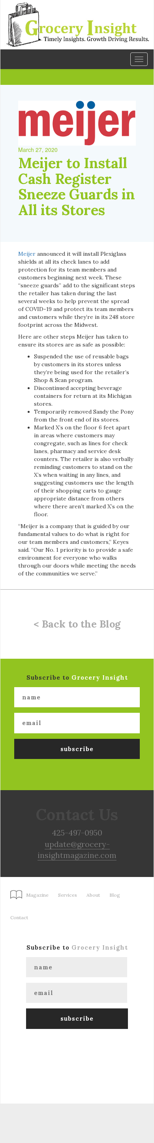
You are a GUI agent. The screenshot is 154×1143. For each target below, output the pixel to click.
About (93, 895)
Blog (114, 895)
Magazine (37, 895)
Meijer (27, 253)
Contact (19, 917)
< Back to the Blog (77, 624)
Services (67, 895)
